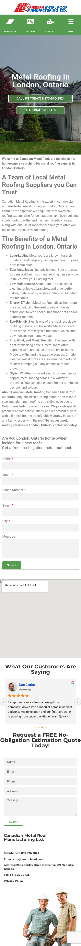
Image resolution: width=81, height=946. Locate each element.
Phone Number (13, 490)
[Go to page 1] (39, 727)
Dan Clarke (27, 685)
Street (6, 505)
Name (6, 459)
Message (8, 536)
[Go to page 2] (42, 727)
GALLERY (30, 31)
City (5, 521)
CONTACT (50, 31)
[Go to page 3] (45, 727)
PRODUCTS (10, 31)
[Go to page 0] (35, 727)
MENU (71, 31)
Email (6, 474)
